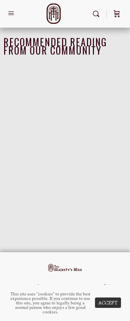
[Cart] (116, 14)
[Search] (98, 14)
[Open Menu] (11, 13)
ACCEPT (108, 302)
